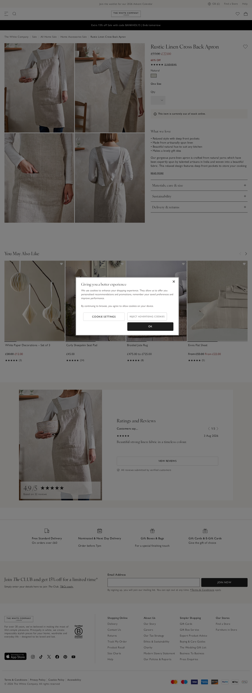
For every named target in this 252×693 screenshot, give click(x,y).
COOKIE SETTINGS (104, 316)
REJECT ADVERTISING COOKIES (147, 316)
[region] (127, 306)
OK (150, 326)
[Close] (174, 281)
